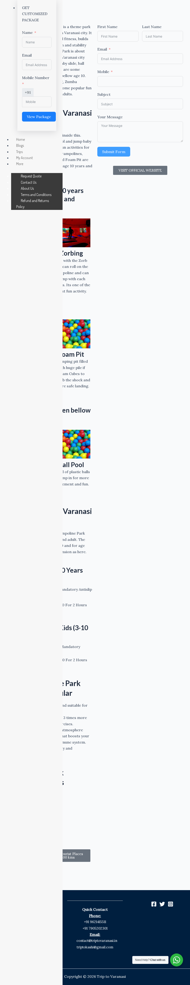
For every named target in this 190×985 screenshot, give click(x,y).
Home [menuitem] (20, 139)
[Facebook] (154, 904)
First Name (107, 26)
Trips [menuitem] (19, 151)
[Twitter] (162, 904)
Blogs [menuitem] (20, 145)
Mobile (103, 71)
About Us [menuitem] (27, 188)
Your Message (110, 117)
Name (27, 32)
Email (102, 49)
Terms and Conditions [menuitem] (36, 194)
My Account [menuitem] (24, 157)
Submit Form (113, 151)
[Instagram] (170, 904)
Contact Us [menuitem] (28, 182)
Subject (104, 94)
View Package (39, 116)
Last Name (152, 26)
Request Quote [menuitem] (31, 176)
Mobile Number (35, 77)
